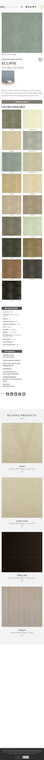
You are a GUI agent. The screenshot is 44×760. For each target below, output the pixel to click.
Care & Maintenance (11, 360)
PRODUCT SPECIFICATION (8, 385)
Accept (25, 757)
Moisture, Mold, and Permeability (11, 364)
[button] (40, 59)
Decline (18, 757)
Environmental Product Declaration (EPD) (12, 379)
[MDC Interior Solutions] (9, 7)
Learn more (33, 753)
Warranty (7, 369)
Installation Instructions (8, 356)
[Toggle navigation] (42, 6)
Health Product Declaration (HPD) (11, 373)
